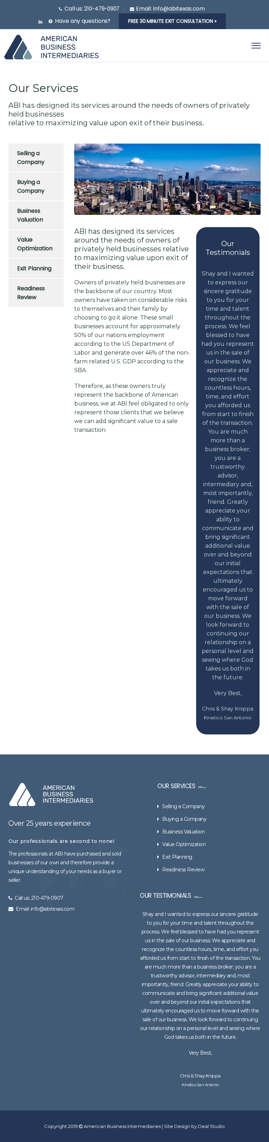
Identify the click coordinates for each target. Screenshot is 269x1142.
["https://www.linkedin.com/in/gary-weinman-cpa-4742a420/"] (40, 22)
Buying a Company (30, 186)
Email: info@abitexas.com (45, 621)
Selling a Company (30, 157)
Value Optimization (35, 244)
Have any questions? (82, 21)
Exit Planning (34, 268)
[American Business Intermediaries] (51, 47)
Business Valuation (30, 215)
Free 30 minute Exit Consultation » (172, 21)
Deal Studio (211, 838)
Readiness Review (31, 292)
